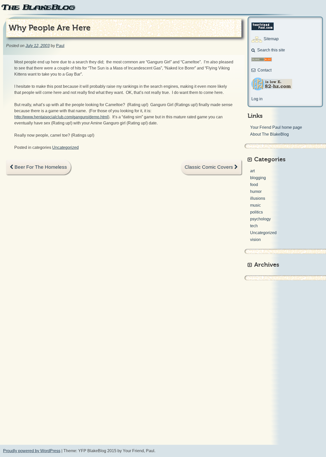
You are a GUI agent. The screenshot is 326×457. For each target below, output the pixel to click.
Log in (257, 99)
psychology (260, 219)
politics (256, 212)
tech (254, 226)
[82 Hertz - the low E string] (271, 89)
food (254, 184)
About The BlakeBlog (269, 134)
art (252, 171)
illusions (257, 198)
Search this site (271, 50)
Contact (264, 70)
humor (256, 191)
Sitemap (271, 39)
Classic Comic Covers (209, 167)
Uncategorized (65, 147)
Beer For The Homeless (40, 167)
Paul (60, 46)
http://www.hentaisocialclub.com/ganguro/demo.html (61, 117)
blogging (258, 178)
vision (255, 239)
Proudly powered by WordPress (31, 451)
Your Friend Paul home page (276, 127)
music (255, 205)
